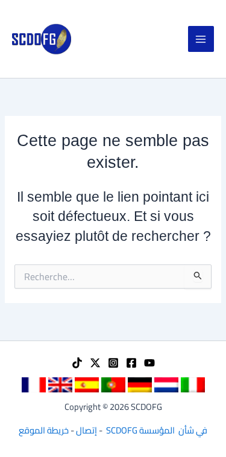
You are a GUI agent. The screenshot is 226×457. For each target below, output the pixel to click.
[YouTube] (149, 362)
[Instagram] (113, 362)
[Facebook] (131, 362)
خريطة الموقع (44, 430)
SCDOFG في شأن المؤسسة (156, 430)
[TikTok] (77, 362)
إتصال (86, 430)
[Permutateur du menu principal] (201, 39)
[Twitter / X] (95, 362)
